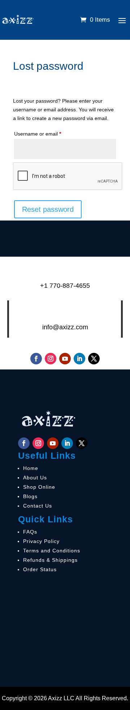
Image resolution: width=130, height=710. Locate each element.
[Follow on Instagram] (50, 358)
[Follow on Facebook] (36, 358)
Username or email (48, 134)
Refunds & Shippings (50, 560)
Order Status (40, 569)
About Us (35, 477)
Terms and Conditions (51, 550)
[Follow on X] (94, 358)
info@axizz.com (65, 327)
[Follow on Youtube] (65, 358)
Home (30, 468)
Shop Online (39, 487)
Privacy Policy (41, 541)
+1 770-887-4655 (65, 285)
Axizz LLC (61, 698)
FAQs (30, 532)
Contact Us (37, 506)
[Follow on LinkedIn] (79, 358)
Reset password (48, 209)
